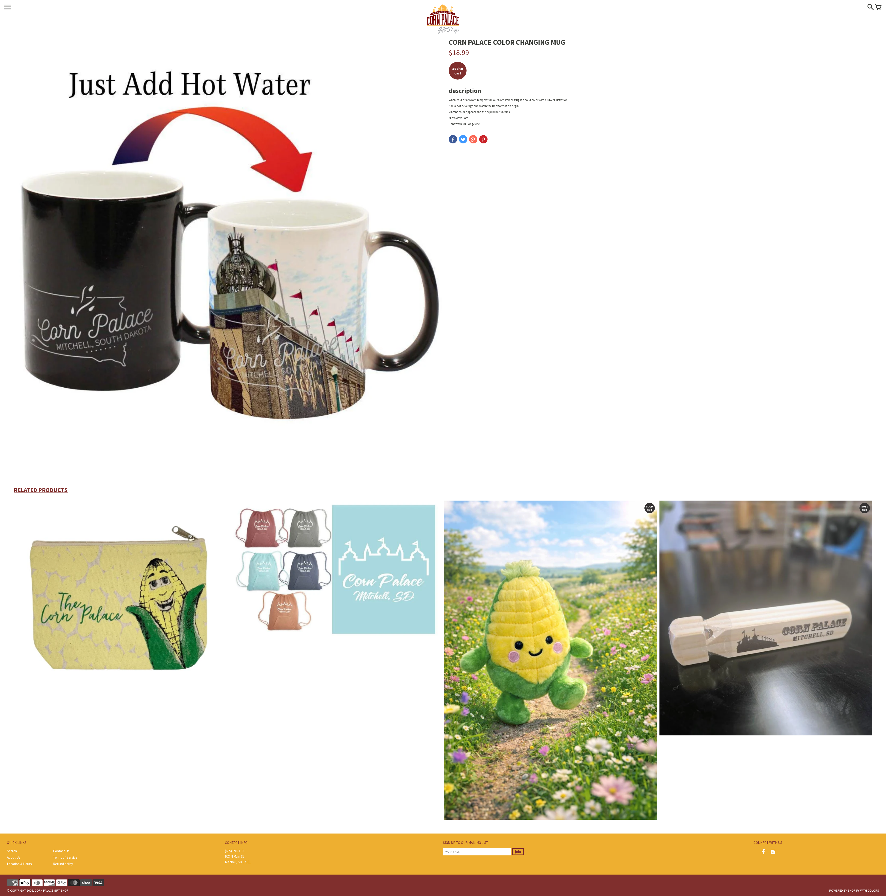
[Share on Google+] (473, 139)
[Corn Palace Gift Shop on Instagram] (773, 855)
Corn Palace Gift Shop (52, 890)
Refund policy (63, 864)
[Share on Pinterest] (483, 139)
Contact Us (61, 851)
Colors (873, 890)
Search (12, 851)
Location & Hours (19, 864)
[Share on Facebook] (453, 139)
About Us (13, 857)
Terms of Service (65, 857)
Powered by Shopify (844, 890)
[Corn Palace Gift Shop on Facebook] (763, 855)
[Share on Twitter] (463, 139)
